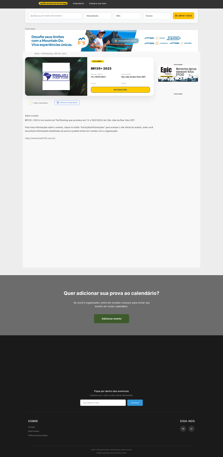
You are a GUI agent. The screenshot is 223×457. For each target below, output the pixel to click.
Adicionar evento (112, 318)
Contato (31, 427)
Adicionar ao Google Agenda (68, 102)
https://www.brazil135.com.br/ (40, 138)
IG (191, 429)
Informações (120, 90)
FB (183, 429)
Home (36, 53)
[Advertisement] (178, 140)
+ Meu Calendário (40, 103)
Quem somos (33, 431)
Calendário (78, 3)
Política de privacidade (37, 435)
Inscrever (135, 403)
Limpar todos (184, 16)
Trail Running (46, 53)
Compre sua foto (97, 3)
